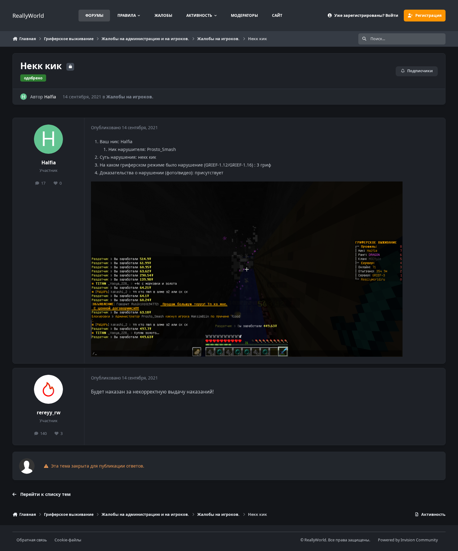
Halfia (50, 97)
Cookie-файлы (68, 540)
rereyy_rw (48, 412)
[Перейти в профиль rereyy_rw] (48, 389)
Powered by (408, 540)
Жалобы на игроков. (129, 97)
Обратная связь (32, 540)
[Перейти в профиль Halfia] (23, 96)
